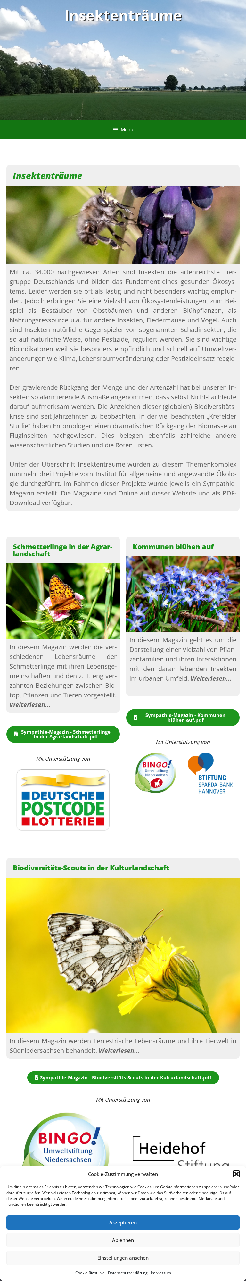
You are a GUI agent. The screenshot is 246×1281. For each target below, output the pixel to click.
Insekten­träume (123, 15)
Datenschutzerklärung (128, 1273)
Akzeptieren (123, 1222)
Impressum (161, 1273)
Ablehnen (123, 1240)
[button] (236, 1174)
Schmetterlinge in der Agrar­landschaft (62, 550)
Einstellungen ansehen (123, 1257)
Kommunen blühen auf (173, 546)
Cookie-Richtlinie (90, 1273)
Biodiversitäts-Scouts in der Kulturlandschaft (91, 867)
